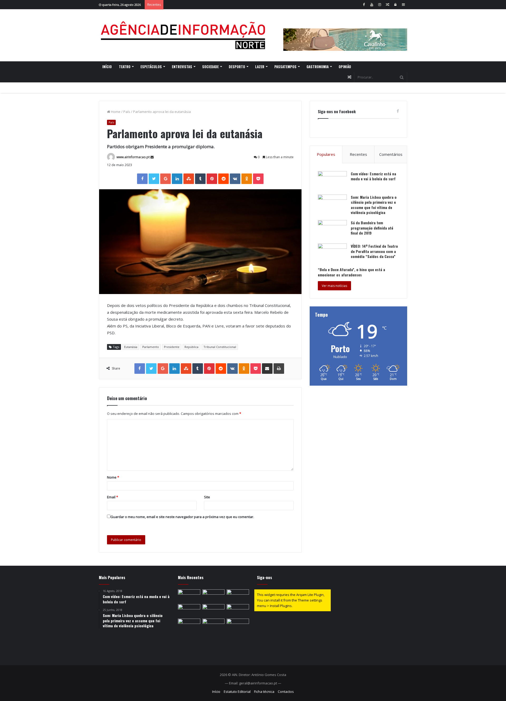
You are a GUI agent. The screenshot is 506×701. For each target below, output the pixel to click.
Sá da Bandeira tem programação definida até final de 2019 (372, 228)
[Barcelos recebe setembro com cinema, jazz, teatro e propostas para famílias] (238, 610)
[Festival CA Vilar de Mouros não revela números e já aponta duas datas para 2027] (238, 625)
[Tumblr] (200, 178)
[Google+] (165, 178)
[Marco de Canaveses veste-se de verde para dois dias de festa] (213, 595)
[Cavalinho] (345, 32)
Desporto (237, 66)
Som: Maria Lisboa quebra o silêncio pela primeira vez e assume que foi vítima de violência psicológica (374, 204)
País (126, 111)
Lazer (259, 66)
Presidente (171, 347)
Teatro (124, 66)
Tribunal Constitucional (219, 347)
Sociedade (210, 66)
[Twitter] (154, 178)
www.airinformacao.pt (133, 157)
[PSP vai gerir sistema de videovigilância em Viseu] (213, 625)
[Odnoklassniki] (246, 178)
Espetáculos (151, 66)
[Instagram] (379, 4)
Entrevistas (182, 66)
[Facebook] (364, 4)
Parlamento (150, 347)
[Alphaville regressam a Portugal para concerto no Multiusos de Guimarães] (213, 610)
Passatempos (285, 66)
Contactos (286, 691)
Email (112, 497)
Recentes (358, 154)
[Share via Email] (267, 368)
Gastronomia (317, 66)
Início (107, 66)
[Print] (279, 368)
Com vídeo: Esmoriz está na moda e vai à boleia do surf (373, 176)
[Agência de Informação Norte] (184, 35)
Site (207, 497)
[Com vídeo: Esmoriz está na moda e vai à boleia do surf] (332, 181)
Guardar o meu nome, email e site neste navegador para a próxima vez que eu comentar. (182, 516)
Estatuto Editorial (237, 691)
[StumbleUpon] (188, 178)
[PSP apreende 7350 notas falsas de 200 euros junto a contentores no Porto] (189, 610)
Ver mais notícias (334, 286)
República (191, 347)
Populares (326, 154)
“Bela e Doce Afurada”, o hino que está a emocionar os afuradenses (351, 272)
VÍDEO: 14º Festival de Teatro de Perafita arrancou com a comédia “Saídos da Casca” (374, 251)
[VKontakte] (235, 178)
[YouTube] (372, 4)
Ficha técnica (264, 691)
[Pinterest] (212, 178)
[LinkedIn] (177, 178)
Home (115, 111)
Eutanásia (130, 347)
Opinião (345, 66)
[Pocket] (258, 178)
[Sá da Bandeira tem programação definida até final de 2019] (332, 230)
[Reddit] (223, 178)
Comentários (390, 154)
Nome (113, 477)
